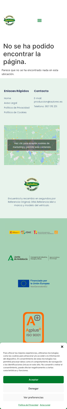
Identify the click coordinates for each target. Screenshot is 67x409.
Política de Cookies (15, 112)
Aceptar (33, 379)
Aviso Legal (45, 405)
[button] (62, 346)
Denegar (33, 388)
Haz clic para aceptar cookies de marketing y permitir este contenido (32, 145)
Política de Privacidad (28, 405)
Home (7, 98)
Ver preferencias (33, 397)
